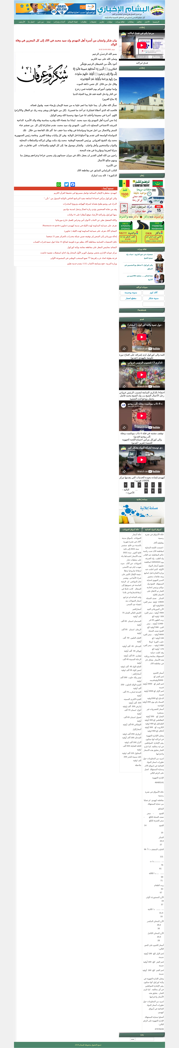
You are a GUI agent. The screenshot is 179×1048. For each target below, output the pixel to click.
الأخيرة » (130, 492)
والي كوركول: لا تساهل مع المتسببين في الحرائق (138, 267)
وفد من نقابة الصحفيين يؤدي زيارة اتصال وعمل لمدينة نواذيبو (90, 209)
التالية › (125, 489)
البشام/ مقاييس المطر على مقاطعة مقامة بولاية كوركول (92, 247)
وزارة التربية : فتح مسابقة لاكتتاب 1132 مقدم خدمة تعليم (92, 263)
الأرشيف (22, 22)
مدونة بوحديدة (131, 292)
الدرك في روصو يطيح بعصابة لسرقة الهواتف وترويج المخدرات (90, 204)
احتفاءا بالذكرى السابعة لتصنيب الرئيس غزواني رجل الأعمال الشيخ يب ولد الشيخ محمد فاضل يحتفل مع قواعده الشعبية (142, 395)
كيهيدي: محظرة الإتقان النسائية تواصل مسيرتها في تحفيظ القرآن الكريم (85, 193)
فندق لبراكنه (142, 63)
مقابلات (131, 22)
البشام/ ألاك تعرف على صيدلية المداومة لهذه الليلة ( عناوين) (90, 231)
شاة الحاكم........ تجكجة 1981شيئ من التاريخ (140, 277)
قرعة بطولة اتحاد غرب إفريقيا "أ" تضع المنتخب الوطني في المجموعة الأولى (83, 258)
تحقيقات (93, 22)
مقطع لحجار (131, 298)
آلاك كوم (153, 292)
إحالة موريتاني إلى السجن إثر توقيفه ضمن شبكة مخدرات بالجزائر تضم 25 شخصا (81, 236)
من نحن (41, 22)
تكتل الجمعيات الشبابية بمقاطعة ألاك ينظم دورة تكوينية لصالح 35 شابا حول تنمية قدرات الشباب (75, 242)
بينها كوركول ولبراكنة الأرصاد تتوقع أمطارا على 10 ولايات (92, 215)
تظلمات (84, 22)
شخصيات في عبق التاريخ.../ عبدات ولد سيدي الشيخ (139, 256)
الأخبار (147, 22)
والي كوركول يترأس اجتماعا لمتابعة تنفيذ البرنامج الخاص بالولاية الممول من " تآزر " (80, 198)
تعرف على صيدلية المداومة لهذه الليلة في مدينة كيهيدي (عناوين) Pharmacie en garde (80, 225)
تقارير (102, 22)
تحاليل (139, 22)
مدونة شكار (154, 298)
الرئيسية (156, 22)
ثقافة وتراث (120, 22)
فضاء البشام (72, 22)
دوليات (109, 22)
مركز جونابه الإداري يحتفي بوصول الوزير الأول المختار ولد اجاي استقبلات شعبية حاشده (79, 253)
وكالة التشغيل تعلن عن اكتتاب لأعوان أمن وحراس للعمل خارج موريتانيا (86, 220)
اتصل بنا (31, 22)
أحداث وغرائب (59, 22)
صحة (48, 22)
